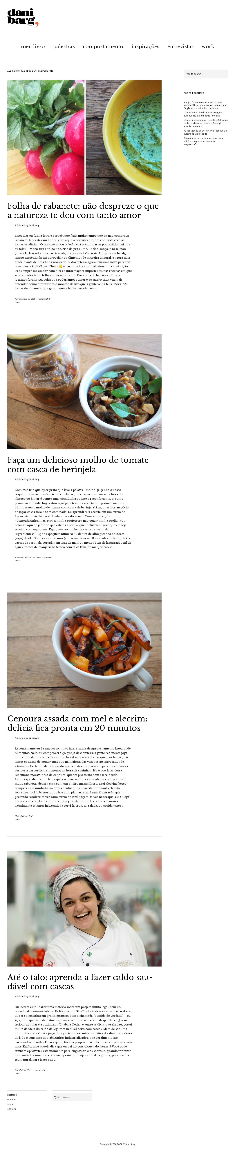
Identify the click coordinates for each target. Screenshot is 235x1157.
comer (17, 302)
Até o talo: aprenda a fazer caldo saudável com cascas (80, 982)
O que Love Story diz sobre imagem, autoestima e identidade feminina (203, 114)
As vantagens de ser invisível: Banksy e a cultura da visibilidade (205, 132)
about (10, 1104)
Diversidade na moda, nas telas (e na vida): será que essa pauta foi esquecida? (203, 141)
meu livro (33, 46)
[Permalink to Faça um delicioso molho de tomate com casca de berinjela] (84, 448)
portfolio (12, 1094)
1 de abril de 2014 (23, 1070)
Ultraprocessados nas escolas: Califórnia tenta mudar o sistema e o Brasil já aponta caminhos (206, 123)
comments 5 (44, 299)
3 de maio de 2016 (23, 557)
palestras (64, 46)
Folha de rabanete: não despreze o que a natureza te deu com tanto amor (83, 210)
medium (11, 1099)
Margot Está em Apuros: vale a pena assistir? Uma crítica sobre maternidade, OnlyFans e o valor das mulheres (205, 105)
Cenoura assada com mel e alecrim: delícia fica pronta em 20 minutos (77, 723)
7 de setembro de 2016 (25, 299)
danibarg (34, 225)
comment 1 (40, 1070)
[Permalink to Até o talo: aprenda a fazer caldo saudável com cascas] (84, 965)
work (208, 46)
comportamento (103, 46)
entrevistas (180, 46)
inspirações (145, 46)
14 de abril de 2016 (23, 816)
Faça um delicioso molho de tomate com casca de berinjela (78, 464)
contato (11, 1109)
